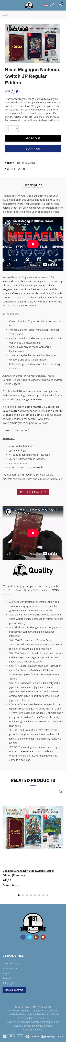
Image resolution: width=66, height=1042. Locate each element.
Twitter (29, 937)
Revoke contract (14, 989)
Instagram (36, 937)
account (53, 5)
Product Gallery (33, 492)
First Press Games (25, 162)
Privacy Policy (10, 968)
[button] (46, 5)
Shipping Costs (11, 983)
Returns (7, 978)
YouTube (43, 937)
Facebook (22, 937)
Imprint (6, 973)
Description (33, 185)
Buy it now (33, 148)
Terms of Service (12, 963)
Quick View (60, 792)
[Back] (5, 14)
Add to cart (32, 138)
